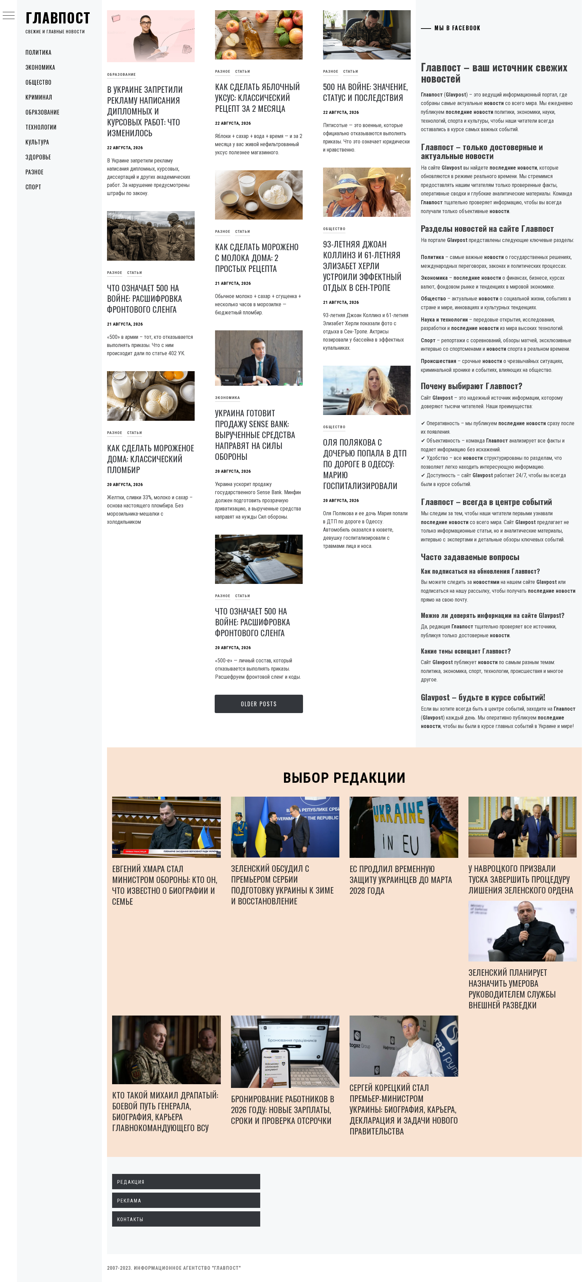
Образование (42, 112)
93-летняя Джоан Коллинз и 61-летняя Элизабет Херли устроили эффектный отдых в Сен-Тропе (362, 265)
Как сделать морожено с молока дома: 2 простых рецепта (257, 257)
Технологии (41, 127)
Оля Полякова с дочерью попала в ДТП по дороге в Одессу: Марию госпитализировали (365, 463)
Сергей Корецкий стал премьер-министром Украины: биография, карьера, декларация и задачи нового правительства (404, 1109)
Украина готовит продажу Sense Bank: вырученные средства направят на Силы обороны (255, 434)
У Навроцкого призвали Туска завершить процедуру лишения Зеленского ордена (520, 879)
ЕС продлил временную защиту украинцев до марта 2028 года (401, 879)
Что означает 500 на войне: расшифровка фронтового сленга (144, 298)
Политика (38, 52)
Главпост (58, 17)
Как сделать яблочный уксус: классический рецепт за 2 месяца (257, 97)
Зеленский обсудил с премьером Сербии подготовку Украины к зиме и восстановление (282, 884)
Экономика (40, 67)
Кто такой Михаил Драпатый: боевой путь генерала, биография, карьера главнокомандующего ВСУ (165, 1111)
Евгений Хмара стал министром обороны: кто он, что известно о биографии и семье (164, 884)
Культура (37, 142)
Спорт (33, 187)
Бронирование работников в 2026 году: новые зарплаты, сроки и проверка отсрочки (282, 1109)
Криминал (38, 97)
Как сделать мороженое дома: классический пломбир (150, 458)
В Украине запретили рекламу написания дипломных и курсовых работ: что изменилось (145, 111)
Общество (38, 82)
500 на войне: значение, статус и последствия (365, 91)
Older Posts (259, 704)
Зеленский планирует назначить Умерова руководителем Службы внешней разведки (512, 988)
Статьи (242, 71)
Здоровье (38, 157)
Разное (34, 172)
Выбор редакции (344, 777)
